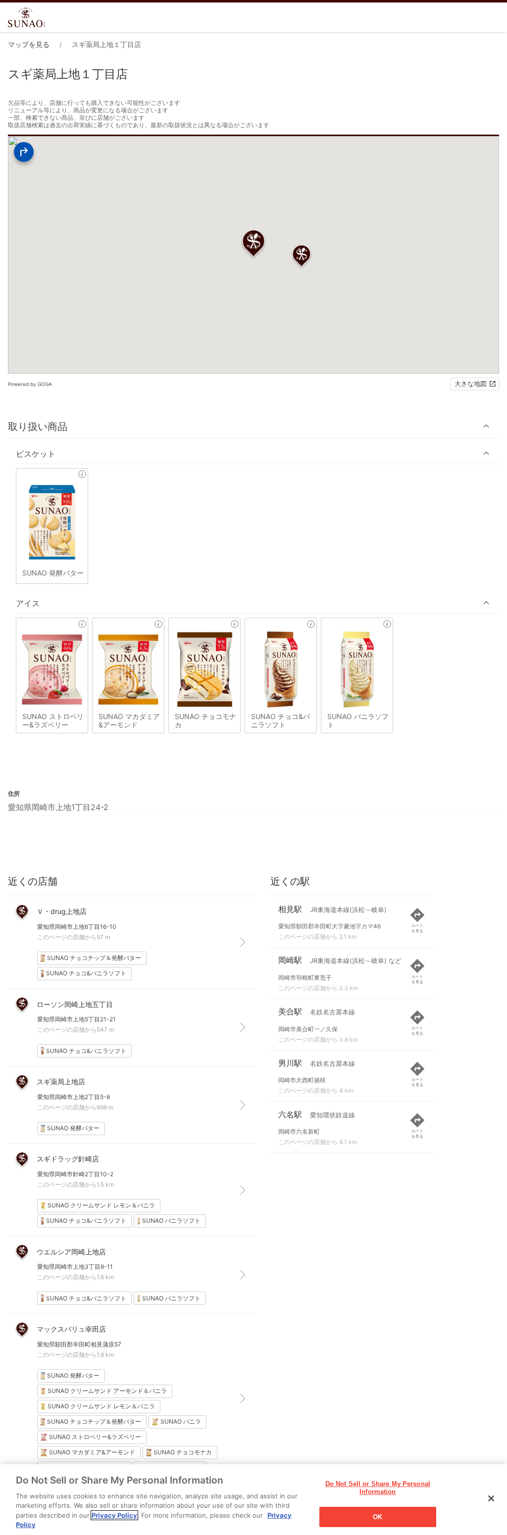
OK (377, 1517)
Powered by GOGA (30, 384)
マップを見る (29, 44)
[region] (253, 1499)
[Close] (491, 1498)
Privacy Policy (114, 1515)
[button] (253, 426)
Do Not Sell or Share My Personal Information (377, 1488)
